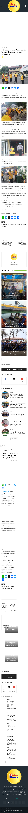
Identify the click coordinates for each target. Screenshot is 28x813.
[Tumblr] (20, 802)
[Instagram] (8, 802)
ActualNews (7, 57)
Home (2, 45)
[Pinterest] (16, 802)
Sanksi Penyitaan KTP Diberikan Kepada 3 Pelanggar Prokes (22, 243)
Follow (14, 378)
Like (5, 378)
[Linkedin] (12, 802)
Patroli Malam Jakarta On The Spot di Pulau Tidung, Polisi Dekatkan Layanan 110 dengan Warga (14, 297)
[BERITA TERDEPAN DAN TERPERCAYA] (14, 6)
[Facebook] (4, 802)
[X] (23, 802)
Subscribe (22, 378)
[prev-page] (2, 359)
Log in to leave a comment (14, 369)
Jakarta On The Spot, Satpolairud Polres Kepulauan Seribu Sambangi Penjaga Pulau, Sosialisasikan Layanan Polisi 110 (14, 325)
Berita (14, 293)
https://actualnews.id (14, 264)
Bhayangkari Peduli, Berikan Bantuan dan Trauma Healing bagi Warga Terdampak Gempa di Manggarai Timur (18, 423)
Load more (13, 438)
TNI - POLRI (7, 45)
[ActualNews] (2, 57)
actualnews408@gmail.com (16, 798)
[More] (19, 61)
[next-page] (5, 359)
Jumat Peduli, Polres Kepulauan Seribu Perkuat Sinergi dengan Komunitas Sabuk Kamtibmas (14, 353)
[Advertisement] (14, 28)
